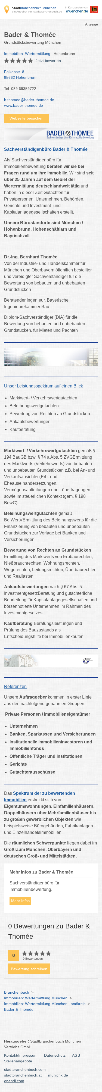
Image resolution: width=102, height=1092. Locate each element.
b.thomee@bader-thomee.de (29, 100)
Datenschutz (55, 1055)
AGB (76, 1055)
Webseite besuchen (27, 118)
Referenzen (15, 686)
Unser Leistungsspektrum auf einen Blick (43, 386)
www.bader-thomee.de (23, 105)
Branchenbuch (16, 992)
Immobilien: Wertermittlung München (35, 998)
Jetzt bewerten (48, 60)
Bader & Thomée (18, 1009)
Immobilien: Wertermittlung (27, 53)
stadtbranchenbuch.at (23, 1075)
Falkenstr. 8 (21, 75)
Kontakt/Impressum (21, 1055)
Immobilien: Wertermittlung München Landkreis (44, 1004)
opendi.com (14, 1081)
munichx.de (58, 1075)
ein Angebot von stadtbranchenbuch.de (37, 11)
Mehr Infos (20, 901)
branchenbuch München (34, 8)
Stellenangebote (18, 1061)
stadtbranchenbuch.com (25, 1069)
